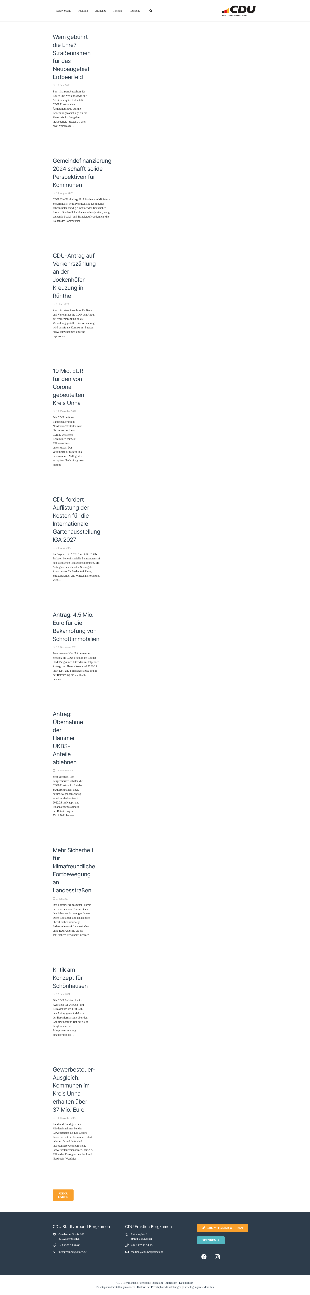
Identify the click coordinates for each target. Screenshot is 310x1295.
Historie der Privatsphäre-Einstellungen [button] (159, 1287)
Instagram (157, 1282)
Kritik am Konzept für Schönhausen (70, 977)
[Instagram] (217, 1256)
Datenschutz (186, 1282)
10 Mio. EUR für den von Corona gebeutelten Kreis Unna (68, 386)
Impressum (171, 1282)
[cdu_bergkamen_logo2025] (228, 11)
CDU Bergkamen (126, 1282)
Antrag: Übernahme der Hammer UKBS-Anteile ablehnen (68, 738)
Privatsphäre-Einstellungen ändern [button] (115, 1287)
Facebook (144, 1282)
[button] (74, 10)
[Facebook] (204, 1256)
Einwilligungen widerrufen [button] (198, 1287)
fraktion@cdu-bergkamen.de (147, 1251)
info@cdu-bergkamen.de (72, 1251)
